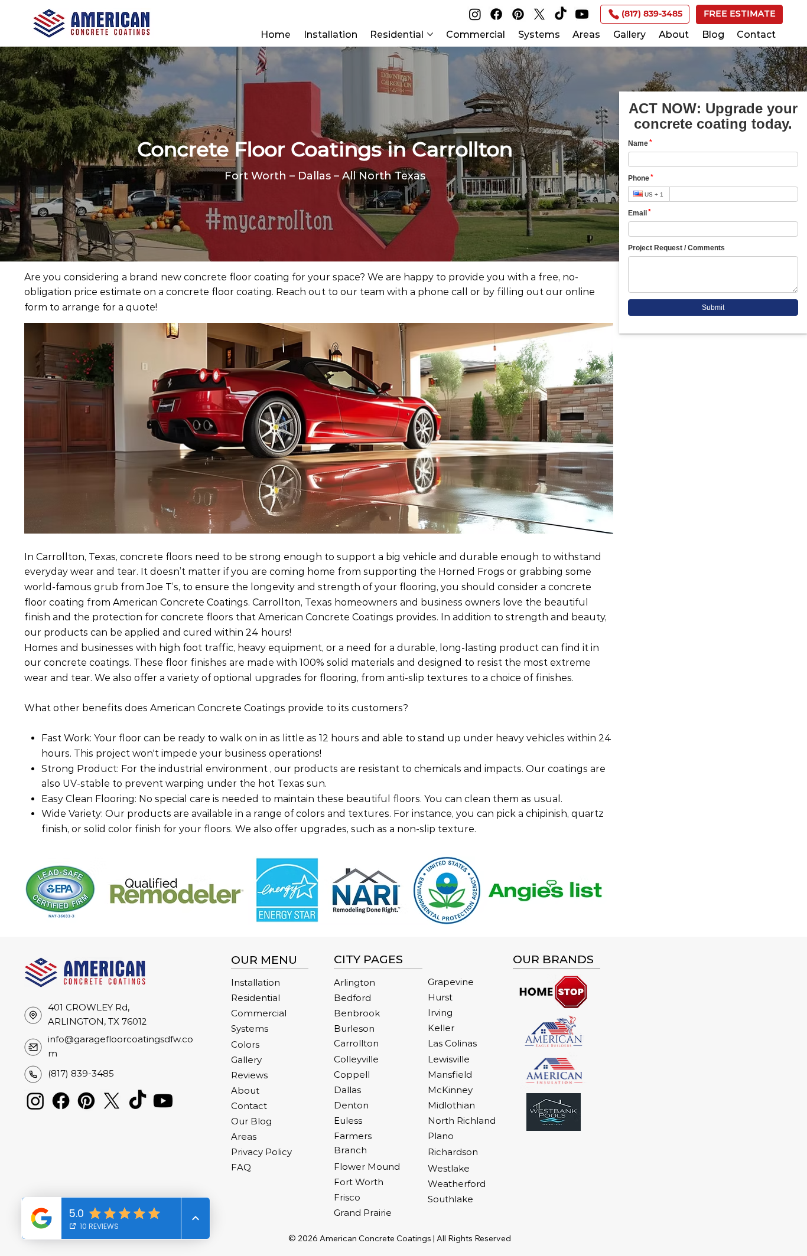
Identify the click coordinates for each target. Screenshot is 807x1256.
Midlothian (451, 1105)
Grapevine (451, 982)
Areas (243, 1136)
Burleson (354, 1028)
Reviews (249, 1075)
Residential (255, 998)
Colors (245, 1044)
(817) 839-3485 (81, 1073)
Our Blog (251, 1121)
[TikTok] (560, 14)
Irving (440, 1013)
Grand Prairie (363, 1213)
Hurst (440, 997)
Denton (351, 1105)
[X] (539, 14)
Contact (249, 1106)
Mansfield (450, 1074)
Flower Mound (367, 1167)
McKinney (450, 1090)
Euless (348, 1121)
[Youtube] (582, 14)
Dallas (347, 1090)
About (245, 1090)
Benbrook (357, 1013)
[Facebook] (496, 14)
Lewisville (449, 1059)
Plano (441, 1136)
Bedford (352, 998)
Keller (441, 1028)
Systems (249, 1028)
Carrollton (356, 1043)
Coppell (352, 1074)
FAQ (241, 1167)
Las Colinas (452, 1043)
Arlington (354, 982)
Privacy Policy (261, 1152)
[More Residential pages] (430, 34)
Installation (255, 982)
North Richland (462, 1121)
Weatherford (457, 1184)
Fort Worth (358, 1182)
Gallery (246, 1060)
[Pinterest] (518, 14)
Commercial (259, 1013)
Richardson (453, 1152)
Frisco (347, 1197)
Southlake (450, 1199)
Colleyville (356, 1059)
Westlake (449, 1168)
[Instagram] (475, 14)
